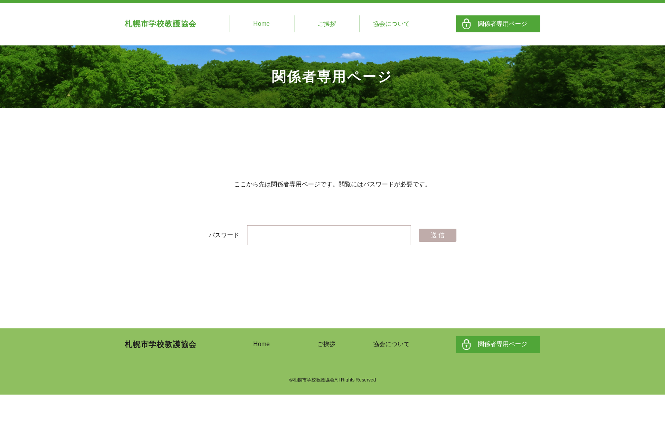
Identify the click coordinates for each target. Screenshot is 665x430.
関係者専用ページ (502, 23)
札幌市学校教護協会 (161, 23)
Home (261, 23)
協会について (391, 23)
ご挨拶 (326, 23)
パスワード (225, 235)
